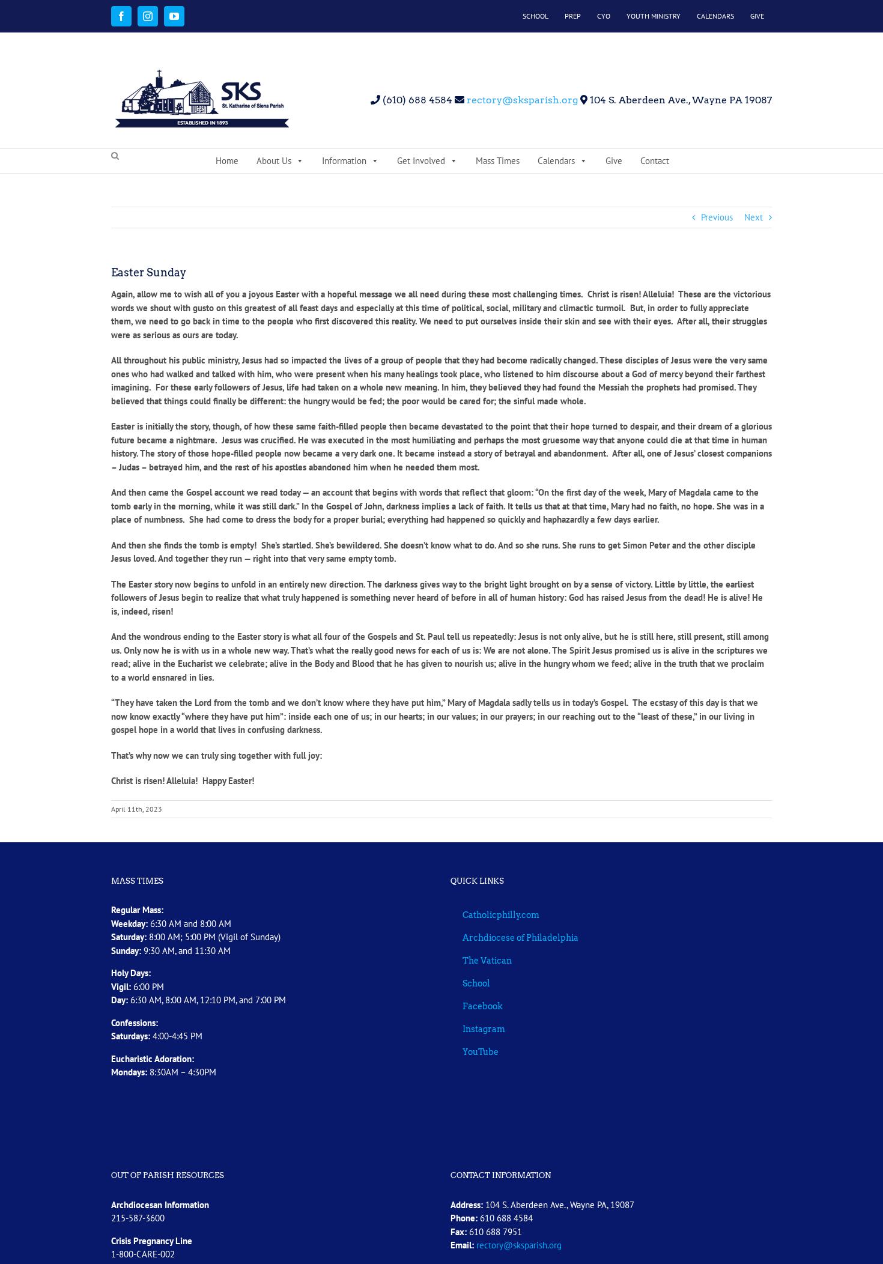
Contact (654, 160)
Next (753, 217)
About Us (273, 160)
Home (227, 160)
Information (344, 160)
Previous (717, 217)
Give (613, 160)
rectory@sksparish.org (521, 100)
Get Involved (421, 160)
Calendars (556, 160)
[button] (115, 156)
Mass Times (498, 160)
